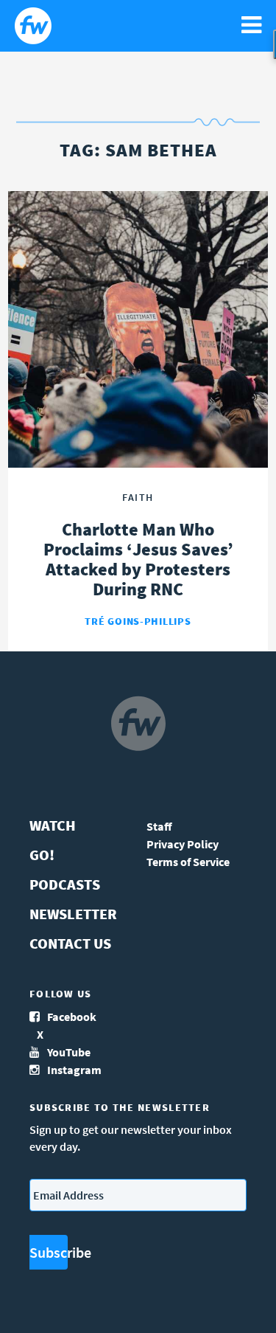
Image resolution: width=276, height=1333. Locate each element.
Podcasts (64, 884)
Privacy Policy (182, 844)
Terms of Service (188, 861)
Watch (52, 825)
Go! (41, 854)
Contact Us (70, 943)
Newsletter (73, 913)
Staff (159, 826)
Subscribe (48, 1252)
